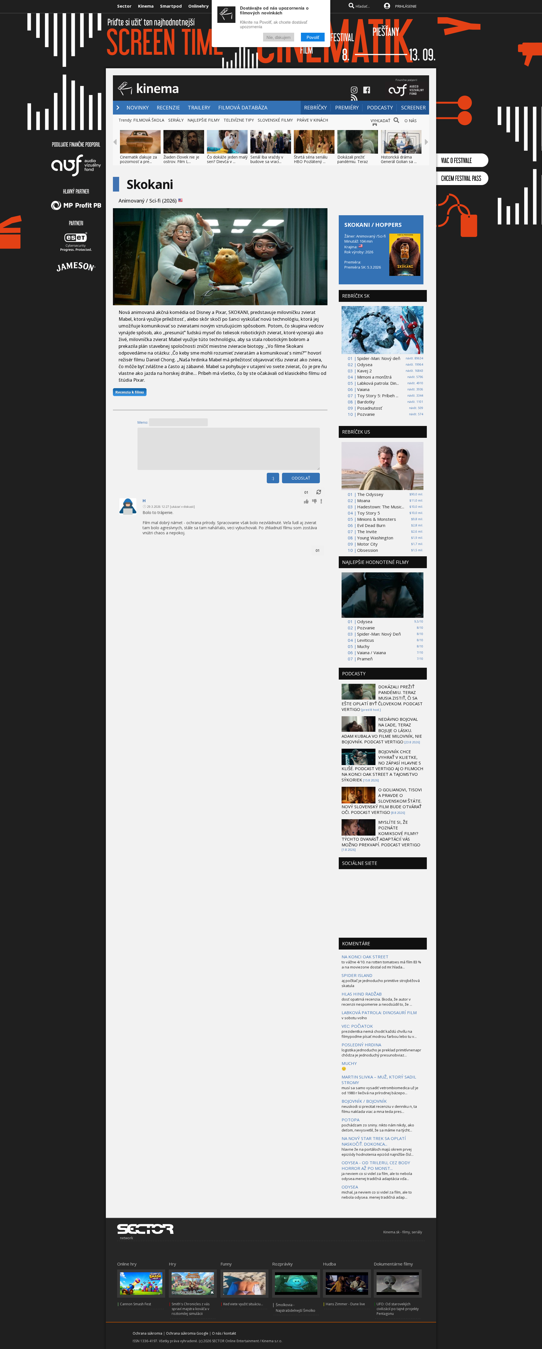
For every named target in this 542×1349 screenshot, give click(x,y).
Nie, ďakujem (278, 37)
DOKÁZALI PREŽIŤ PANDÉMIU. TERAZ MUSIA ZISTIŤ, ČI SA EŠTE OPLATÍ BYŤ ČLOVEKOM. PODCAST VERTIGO (382, 698)
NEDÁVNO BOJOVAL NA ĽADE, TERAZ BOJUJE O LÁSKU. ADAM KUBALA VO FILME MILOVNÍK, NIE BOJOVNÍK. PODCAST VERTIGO (382, 730)
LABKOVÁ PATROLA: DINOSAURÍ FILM (379, 1012)
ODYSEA (350, 1187)
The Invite (367, 531)
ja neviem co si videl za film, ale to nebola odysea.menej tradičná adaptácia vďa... (377, 1176)
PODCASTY (380, 107)
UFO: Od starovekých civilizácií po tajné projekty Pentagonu (398, 1309)
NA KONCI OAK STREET (365, 956)
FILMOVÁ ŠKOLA (148, 120)
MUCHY (349, 1063)
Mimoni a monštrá (374, 377)
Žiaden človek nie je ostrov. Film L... (181, 159)
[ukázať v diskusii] (182, 507)
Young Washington (375, 538)
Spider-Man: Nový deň (378, 358)
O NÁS (411, 120)
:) (273, 478)
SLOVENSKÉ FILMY (275, 120)
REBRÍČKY (315, 107)
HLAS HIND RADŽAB (362, 994)
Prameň (365, 659)
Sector (124, 6)
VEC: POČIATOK (357, 1026)
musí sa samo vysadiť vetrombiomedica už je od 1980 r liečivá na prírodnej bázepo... (380, 1090)
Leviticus (365, 640)
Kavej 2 (364, 370)
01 (306, 492)
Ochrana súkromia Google (187, 1333)
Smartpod (171, 6)
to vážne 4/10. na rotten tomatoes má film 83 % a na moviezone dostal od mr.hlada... (381, 964)
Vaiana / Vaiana (371, 652)
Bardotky (366, 402)
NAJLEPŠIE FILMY (203, 120)
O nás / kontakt (224, 1333)
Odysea (364, 364)
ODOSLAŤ (301, 478)
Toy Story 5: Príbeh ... (377, 395)
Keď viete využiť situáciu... (243, 1304)
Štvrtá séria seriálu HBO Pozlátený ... (310, 159)
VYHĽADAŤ (380, 120)
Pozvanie (366, 414)
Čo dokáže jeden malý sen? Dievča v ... (227, 159)
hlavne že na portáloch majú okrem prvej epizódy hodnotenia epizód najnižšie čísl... (378, 1152)
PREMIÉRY (347, 107)
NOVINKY (137, 107)
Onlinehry (198, 6)
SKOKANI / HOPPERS (373, 225)
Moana (363, 500)
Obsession (367, 550)
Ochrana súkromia (147, 1333)
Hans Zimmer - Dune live (345, 1304)
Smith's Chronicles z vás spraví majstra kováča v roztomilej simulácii (190, 1309)
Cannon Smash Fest (135, 1304)
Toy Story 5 (368, 513)
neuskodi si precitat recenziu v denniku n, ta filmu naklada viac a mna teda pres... (379, 1109)
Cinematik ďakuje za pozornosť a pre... (138, 159)
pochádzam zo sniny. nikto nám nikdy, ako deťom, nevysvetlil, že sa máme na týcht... (378, 1127)
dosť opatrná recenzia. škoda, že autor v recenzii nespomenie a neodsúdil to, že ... (377, 1002)
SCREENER (413, 107)
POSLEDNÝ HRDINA (361, 1044)
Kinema (146, 6)
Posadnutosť (369, 408)
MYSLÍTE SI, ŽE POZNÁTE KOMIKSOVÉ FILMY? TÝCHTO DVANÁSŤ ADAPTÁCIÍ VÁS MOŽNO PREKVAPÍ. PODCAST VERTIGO (381, 833)
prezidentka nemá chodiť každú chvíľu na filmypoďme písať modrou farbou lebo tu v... (379, 1034)
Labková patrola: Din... (378, 383)
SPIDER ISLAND (357, 975)
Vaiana (363, 389)
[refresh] (319, 492)
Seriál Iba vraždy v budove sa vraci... (266, 159)
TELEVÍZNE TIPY (239, 120)
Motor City (367, 544)
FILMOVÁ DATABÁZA (242, 107)
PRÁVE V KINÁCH (312, 120)
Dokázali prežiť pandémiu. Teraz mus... (352, 161)
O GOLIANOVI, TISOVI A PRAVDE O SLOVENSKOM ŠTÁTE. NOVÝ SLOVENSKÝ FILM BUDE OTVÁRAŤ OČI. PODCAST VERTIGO (382, 801)
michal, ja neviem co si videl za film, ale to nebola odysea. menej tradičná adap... (377, 1195)
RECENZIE (168, 107)
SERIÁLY (175, 120)
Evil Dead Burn (371, 525)
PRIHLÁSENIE (406, 6)
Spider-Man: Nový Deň (379, 634)
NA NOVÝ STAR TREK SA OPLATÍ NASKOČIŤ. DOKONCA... (374, 1141)
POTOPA (350, 1119)
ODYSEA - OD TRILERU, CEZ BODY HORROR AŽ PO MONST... (376, 1165)
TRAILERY (199, 107)
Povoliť (313, 37)
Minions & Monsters (376, 519)
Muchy (363, 646)
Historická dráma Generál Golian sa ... (399, 159)
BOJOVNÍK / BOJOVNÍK (364, 1101)
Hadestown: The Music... (380, 506)
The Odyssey (370, 494)
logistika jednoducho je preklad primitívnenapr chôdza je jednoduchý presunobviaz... (381, 1052)
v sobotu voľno (354, 1017)
